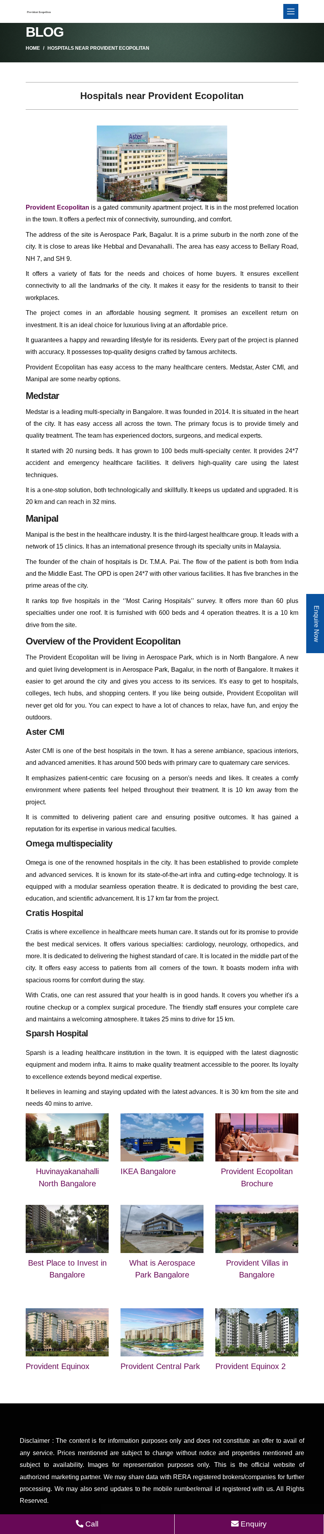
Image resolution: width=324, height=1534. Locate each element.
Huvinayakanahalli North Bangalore (67, 1177)
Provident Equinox (57, 1366)
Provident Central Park (160, 1366)
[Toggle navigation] (290, 11)
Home (33, 48)
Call (90, 1524)
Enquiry (253, 1524)
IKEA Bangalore (148, 1171)
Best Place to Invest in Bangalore (67, 1269)
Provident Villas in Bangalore (257, 1269)
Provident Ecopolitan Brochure (257, 1177)
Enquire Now (316, 623)
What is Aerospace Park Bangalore (162, 1269)
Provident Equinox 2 (250, 1366)
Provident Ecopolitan (57, 207)
